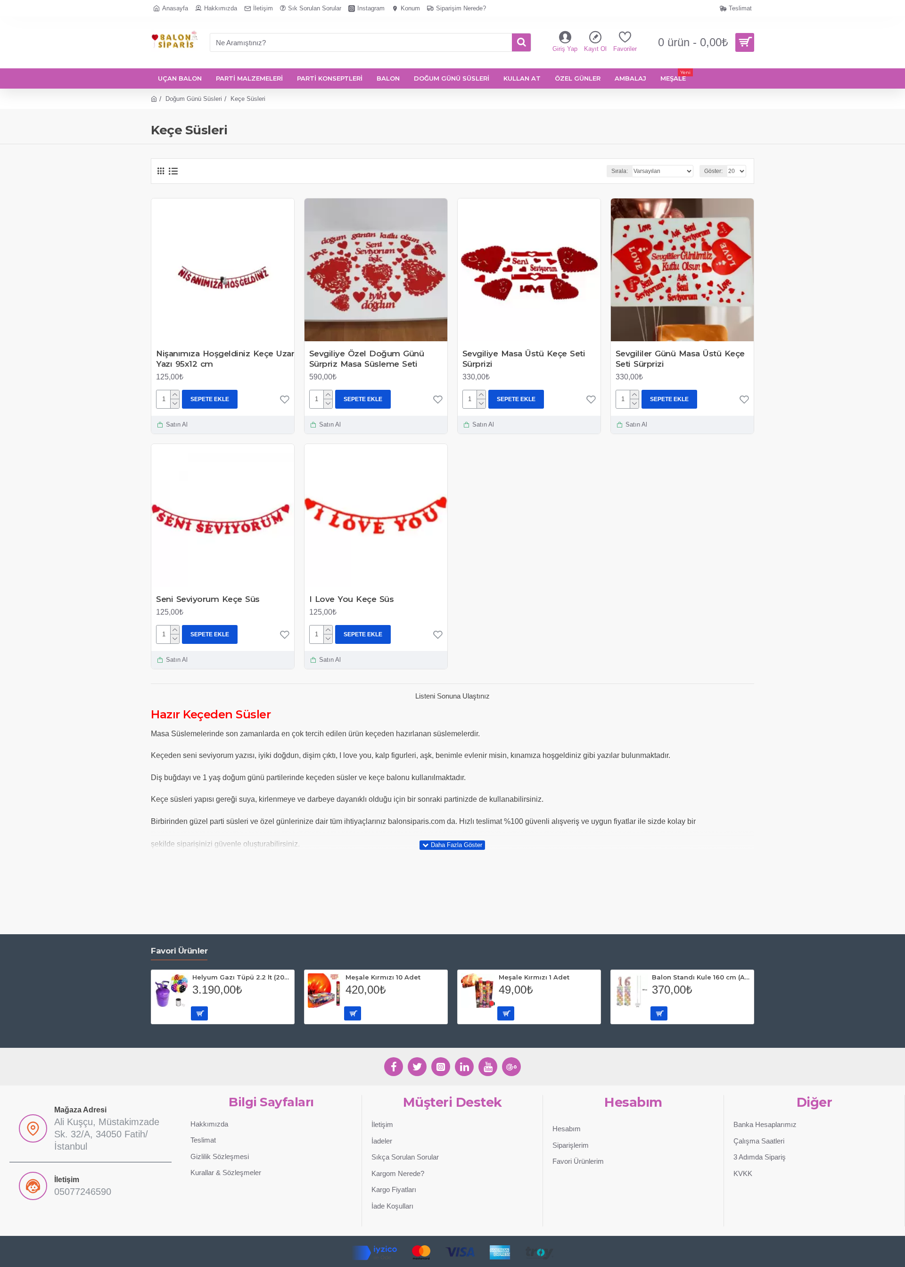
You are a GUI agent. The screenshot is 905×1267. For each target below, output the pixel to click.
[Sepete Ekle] (199, 1013)
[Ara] (521, 42)
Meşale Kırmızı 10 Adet (383, 977)
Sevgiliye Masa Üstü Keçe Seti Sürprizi (523, 359)
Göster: (713, 171)
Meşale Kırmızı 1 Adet (534, 977)
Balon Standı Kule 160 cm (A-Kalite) (701, 977)
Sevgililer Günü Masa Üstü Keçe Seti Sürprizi (680, 359)
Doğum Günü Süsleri (193, 98)
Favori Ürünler (179, 950)
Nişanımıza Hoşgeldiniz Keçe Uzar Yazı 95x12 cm (225, 359)
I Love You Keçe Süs (351, 599)
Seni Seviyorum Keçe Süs (208, 599)
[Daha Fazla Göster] (452, 845)
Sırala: (619, 171)
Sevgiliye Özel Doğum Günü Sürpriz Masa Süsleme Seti (366, 359)
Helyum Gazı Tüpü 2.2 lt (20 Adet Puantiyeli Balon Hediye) (241, 977)
